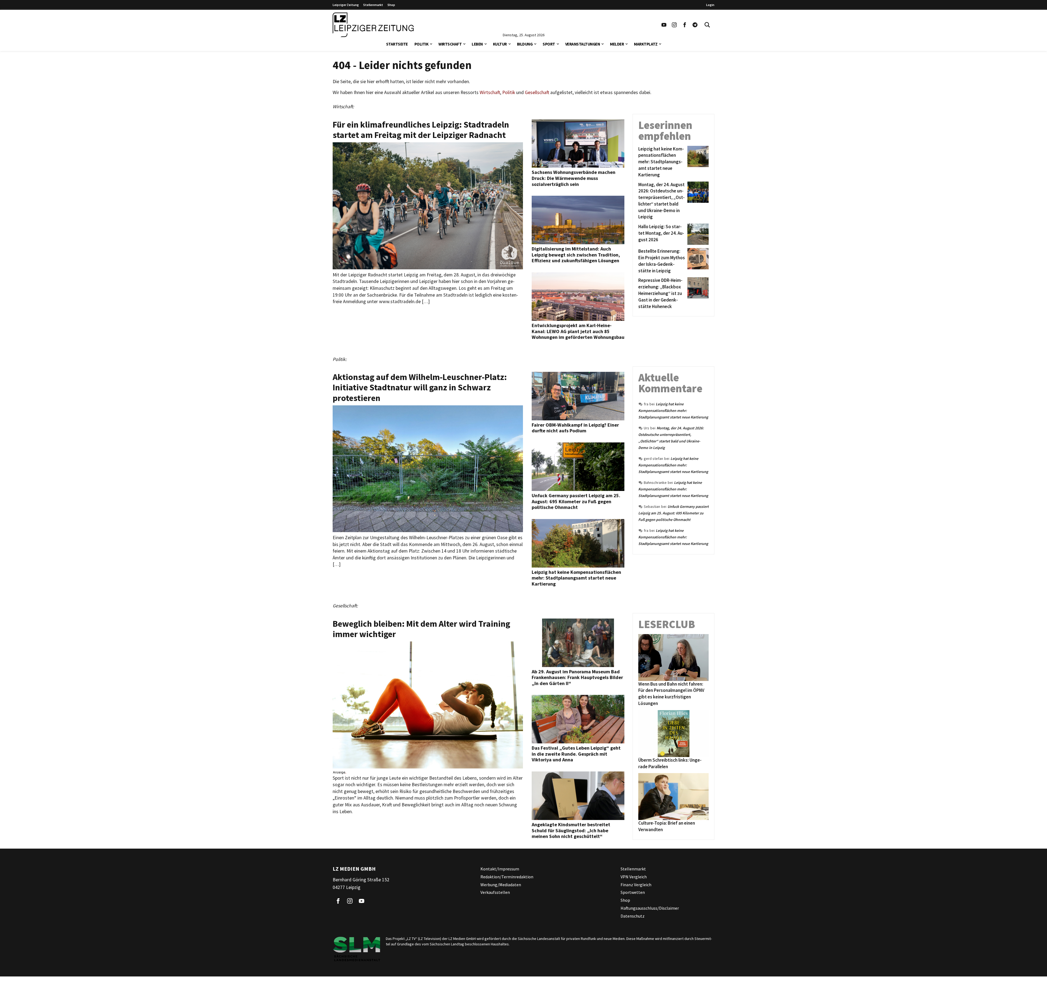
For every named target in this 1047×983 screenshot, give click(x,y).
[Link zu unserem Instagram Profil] (674, 25)
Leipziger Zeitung (346, 5)
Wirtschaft (450, 44)
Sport (549, 44)
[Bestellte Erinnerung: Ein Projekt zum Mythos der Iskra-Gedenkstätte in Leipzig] (697, 261)
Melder (617, 44)
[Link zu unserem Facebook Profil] (684, 25)
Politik (421, 44)
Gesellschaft (537, 92)
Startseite (397, 44)
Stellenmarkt (373, 5)
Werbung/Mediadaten (500, 884)
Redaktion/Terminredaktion (506, 876)
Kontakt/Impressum (499, 869)
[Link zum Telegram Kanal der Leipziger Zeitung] (695, 25)
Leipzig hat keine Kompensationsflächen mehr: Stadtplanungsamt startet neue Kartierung (673, 411)
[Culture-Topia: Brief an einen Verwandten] (673, 796)
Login (710, 5)
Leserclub (666, 624)
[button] (431, 43)
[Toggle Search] (707, 25)
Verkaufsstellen (495, 892)
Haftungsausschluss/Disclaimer (650, 908)
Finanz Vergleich (636, 884)
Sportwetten (633, 892)
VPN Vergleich (634, 876)
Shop (391, 5)
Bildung (525, 44)
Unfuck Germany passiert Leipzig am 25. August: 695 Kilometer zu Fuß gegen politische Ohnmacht (673, 513)
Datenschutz (633, 916)
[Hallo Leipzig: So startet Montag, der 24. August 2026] (697, 234)
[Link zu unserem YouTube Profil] (664, 25)
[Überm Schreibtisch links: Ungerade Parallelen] (673, 733)
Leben (477, 44)
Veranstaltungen (582, 44)
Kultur (500, 44)
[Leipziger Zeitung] (373, 25)
